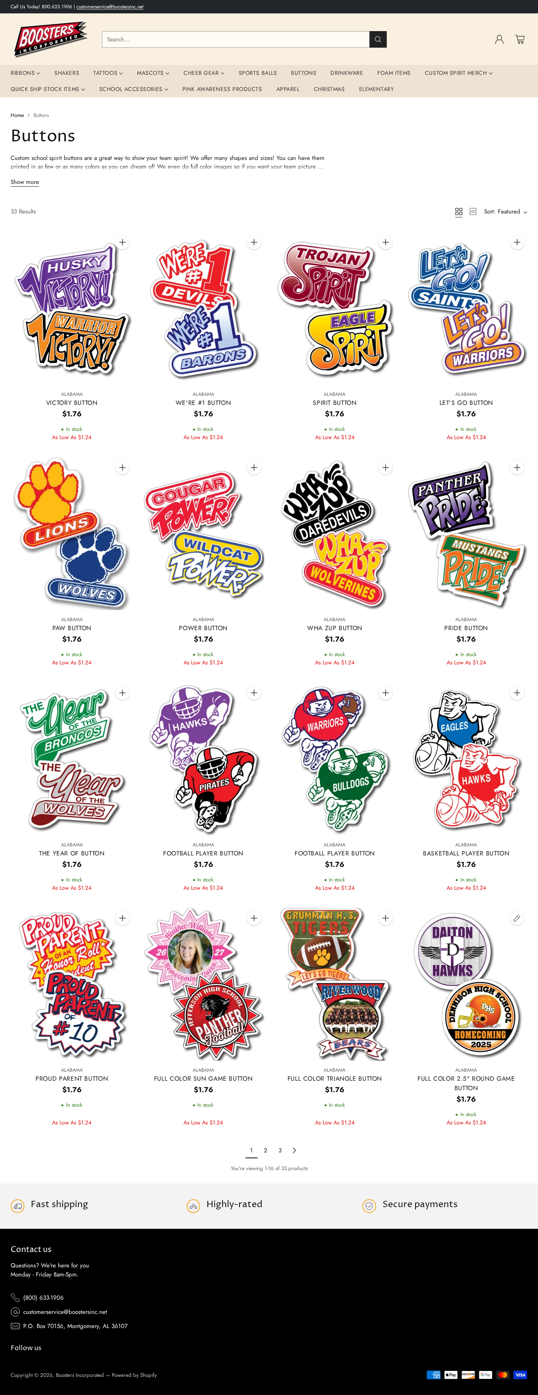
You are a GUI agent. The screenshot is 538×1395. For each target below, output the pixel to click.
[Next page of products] (294, 1150)
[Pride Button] (466, 533)
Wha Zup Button (334, 628)
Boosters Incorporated (80, 1375)
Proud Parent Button (71, 1078)
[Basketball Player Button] (466, 759)
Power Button (203, 628)
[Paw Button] (72, 533)
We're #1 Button (203, 402)
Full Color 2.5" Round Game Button (466, 1083)
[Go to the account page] (499, 39)
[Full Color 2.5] (466, 984)
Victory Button (72, 402)
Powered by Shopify (134, 1375)
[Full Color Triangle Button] (335, 984)
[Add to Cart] (122, 242)
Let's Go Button (466, 402)
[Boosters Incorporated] (50, 39)
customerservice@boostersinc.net (109, 6)
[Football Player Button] (203, 759)
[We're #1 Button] (203, 308)
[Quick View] (122, 259)
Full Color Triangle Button (335, 1078)
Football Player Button (203, 853)
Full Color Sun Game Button (203, 1078)
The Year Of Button (71, 853)
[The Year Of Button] (72, 759)
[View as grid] (459, 211)
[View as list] (473, 211)
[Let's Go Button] (466, 308)
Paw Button (71, 628)
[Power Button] (203, 533)
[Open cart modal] (519, 39)
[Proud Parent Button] (72, 984)
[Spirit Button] (335, 308)
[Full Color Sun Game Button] (203, 984)
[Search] (378, 39)
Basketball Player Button (466, 853)
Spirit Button (334, 402)
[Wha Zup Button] (335, 533)
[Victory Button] (72, 308)
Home (17, 115)
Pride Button (466, 628)
